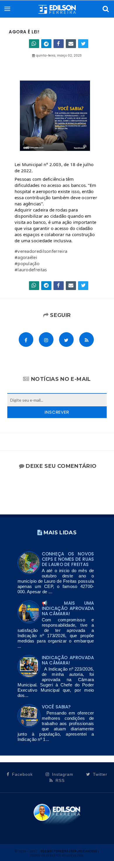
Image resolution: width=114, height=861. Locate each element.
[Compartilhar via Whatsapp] (34, 43)
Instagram (62, 774)
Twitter (99, 774)
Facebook (22, 774)
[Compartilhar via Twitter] (83, 43)
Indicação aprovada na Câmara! (68, 660)
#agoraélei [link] (26, 257)
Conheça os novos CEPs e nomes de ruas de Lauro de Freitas (68, 559)
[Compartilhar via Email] (71, 43)
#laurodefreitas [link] (31, 269)
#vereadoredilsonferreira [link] (41, 251)
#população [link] (27, 263)
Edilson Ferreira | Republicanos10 (69, 851)
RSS (59, 780)
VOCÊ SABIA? (56, 707)
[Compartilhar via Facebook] (58, 43)
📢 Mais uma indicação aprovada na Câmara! (68, 608)
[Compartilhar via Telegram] (46, 43)
